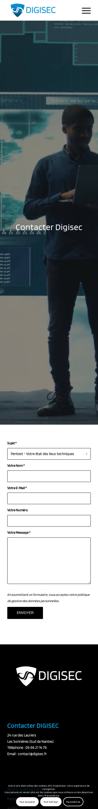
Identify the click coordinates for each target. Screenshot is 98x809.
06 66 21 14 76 (36, 747)
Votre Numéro (17, 510)
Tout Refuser (50, 801)
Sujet (12, 443)
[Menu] (84, 10)
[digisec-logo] (40, 10)
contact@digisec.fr (32, 754)
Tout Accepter (27, 801)
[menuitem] (84, 10)
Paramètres (73, 801)
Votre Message (18, 532)
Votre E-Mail (17, 488)
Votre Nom (16, 465)
